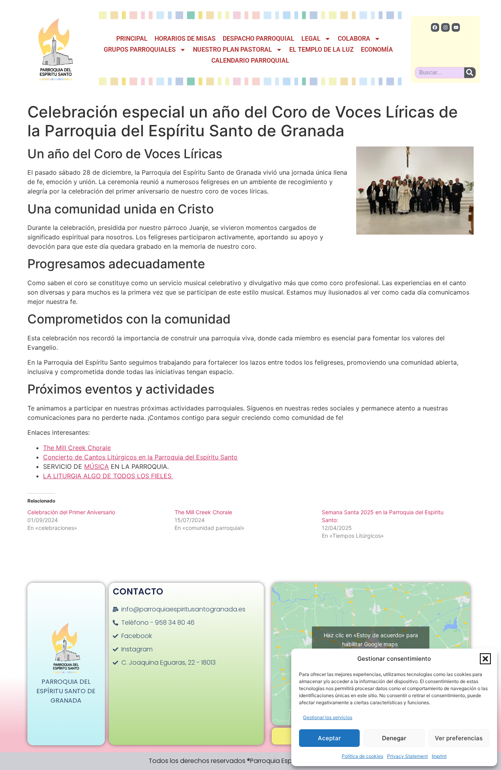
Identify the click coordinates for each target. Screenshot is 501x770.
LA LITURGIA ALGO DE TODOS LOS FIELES (108, 476)
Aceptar (329, 738)
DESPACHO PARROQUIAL (258, 38)
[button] (485, 659)
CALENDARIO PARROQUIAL (250, 60)
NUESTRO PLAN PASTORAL (232, 49)
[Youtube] (456, 27)
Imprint (439, 756)
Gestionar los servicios (327, 717)
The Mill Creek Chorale (77, 448)
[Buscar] (470, 72)
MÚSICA (96, 466)
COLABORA (354, 38)
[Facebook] (435, 27)
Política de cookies (362, 756)
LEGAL (311, 38)
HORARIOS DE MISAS (185, 38)
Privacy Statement (407, 756)
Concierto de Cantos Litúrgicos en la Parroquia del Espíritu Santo (140, 457)
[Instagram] (445, 27)
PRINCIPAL (132, 38)
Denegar (394, 738)
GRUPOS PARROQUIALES (140, 49)
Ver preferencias (459, 738)
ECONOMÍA (377, 49)
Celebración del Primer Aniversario (71, 512)
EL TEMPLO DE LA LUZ (321, 49)
